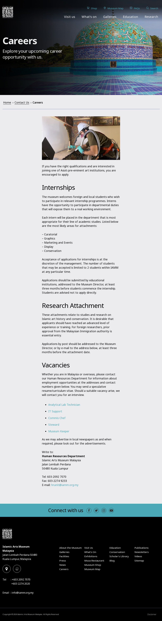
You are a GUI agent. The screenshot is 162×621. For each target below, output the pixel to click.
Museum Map (115, 8)
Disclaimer (151, 614)
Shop (94, 8)
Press (62, 560)
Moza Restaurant (94, 560)
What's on (89, 17)
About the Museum (70, 547)
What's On (90, 552)
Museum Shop (92, 564)
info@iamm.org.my (23, 592)
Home (7, 102)
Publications (141, 547)
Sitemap (139, 560)
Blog (112, 560)
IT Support (55, 411)
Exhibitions (90, 556)
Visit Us (88, 547)
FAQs (137, 8)
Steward (53, 424)
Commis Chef (56, 418)
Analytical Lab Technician (64, 405)
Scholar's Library (119, 556)
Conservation (117, 552)
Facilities (64, 556)
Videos (138, 556)
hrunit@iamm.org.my (64, 485)
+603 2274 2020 (20, 583)
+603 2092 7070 (21, 579)
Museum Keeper (58, 431)
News (62, 564)
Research (151, 17)
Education (130, 17)
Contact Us (22, 102)
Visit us (69, 17)
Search (154, 8)
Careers (64, 569)
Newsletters (141, 552)
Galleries (109, 17)
